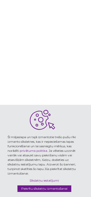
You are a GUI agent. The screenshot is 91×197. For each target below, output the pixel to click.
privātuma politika (33, 151)
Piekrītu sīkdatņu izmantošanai (44, 188)
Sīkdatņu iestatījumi (44, 180)
